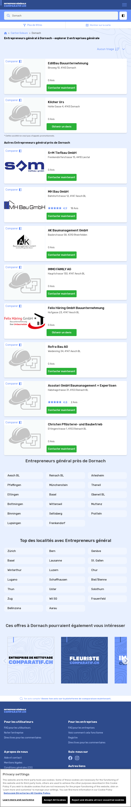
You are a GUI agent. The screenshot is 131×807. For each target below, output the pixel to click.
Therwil (96, 485)
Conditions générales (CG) (18, 767)
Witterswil (55, 504)
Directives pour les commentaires (22, 737)
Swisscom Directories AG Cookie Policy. (27, 793)
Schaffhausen (58, 579)
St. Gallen (97, 560)
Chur (94, 570)
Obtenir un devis (61, 126)
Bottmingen (15, 504)
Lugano (12, 579)
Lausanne (55, 560)
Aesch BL (14, 475)
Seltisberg (55, 513)
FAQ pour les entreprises (81, 727)
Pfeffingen (14, 485)
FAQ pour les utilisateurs (17, 727)
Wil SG (53, 598)
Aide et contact (13, 757)
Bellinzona (14, 608)
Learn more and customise (18, 799)
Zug (10, 598)
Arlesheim (97, 475)
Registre (73, 737)
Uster (52, 589)
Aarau (53, 608)
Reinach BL (56, 475)
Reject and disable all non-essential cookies (98, 800)
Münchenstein (58, 485)
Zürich (12, 551)
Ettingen (13, 494)
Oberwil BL (98, 494)
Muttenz (96, 504)
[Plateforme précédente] (5, 660)
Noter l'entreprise (13, 732)
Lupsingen (14, 523)
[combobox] (64, 15)
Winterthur (14, 570)
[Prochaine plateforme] (125, 660)
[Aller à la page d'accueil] (17, 5)
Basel (52, 494)
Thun (11, 589)
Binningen (14, 513)
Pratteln (96, 513)
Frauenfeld (98, 598)
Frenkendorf (57, 523)
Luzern (53, 570)
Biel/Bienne (99, 579)
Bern (52, 551)
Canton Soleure (19, 33)
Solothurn (97, 589)
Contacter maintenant (61, 87)
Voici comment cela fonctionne (85, 732)
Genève (96, 551)
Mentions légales (13, 762)
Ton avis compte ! (67, 698)
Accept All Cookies (55, 800)
